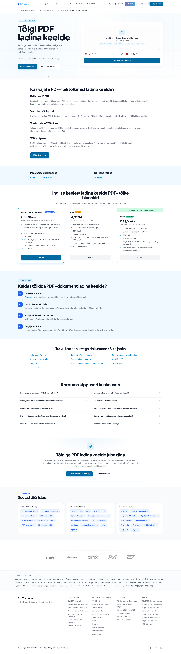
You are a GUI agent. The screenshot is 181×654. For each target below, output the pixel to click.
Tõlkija (44, 4)
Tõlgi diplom (35, 363)
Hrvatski (153, 579)
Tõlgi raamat (137, 525)
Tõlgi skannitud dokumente (127, 601)
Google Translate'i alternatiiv (78, 604)
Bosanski (60, 579)
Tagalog (99, 586)
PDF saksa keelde (28, 520)
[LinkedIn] (151, 647)
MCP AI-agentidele (124, 620)
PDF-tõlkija (97, 178)
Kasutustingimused (30, 602)
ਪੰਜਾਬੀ (119, 583)
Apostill (74, 530)
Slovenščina (37, 586)
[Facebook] (156, 647)
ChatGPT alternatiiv (75, 601)
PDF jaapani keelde (45, 525)
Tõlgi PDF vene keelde (150, 621)
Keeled (55, 4)
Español (100, 579)
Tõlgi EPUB (125, 525)
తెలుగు (73, 586)
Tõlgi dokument (29, 66)
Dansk (75, 579)
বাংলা (54, 579)
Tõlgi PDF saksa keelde (150, 608)
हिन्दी (146, 579)
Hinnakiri (67, 4)
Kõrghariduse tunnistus (80, 520)
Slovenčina (27, 586)
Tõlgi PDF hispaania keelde (152, 601)
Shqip (46, 586)
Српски (53, 586)
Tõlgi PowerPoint (141, 520)
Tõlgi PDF (124, 511)
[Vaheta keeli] (122, 54)
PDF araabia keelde (29, 516)
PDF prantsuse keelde (50, 511)
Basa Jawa (42, 583)
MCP (131, 4)
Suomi (119, 579)
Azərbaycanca (35, 579)
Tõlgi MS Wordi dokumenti (82, 355)
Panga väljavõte (98, 627)
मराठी (78, 583)
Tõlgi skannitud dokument (149, 516)
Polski (125, 583)
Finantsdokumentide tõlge (82, 359)
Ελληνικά (91, 579)
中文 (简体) (139, 586)
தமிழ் (67, 586)
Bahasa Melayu (87, 583)
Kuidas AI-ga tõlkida (124, 616)
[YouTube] (160, 647)
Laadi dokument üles (78, 474)
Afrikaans (18, 579)
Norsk (107, 583)
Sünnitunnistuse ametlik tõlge (124, 355)
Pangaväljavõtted (99, 520)
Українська (115, 586)
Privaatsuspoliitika (45, 602)
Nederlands (99, 583)
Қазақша (51, 583)
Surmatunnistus (94, 516)
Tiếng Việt (129, 586)
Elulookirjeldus (97, 631)
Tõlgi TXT (135, 530)
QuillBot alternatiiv (74, 625)
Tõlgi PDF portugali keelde (151, 611)
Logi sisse (142, 4)
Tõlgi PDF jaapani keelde (151, 617)
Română (159, 583)
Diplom (106, 516)
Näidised (78, 4)
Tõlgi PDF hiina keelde (150, 614)
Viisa (103, 525)
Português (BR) (135, 583)
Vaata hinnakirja (104, 474)
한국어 (59, 583)
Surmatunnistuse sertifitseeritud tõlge (87, 363)
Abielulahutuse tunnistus (101, 614)
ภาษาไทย (80, 586)
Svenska (61, 586)
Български (47, 579)
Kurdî (65, 583)
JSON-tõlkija (117, 363)
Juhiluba (74, 525)
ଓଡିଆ (114, 583)
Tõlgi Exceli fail (126, 520)
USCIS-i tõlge (97, 601)
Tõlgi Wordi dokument (140, 511)
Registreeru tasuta (48, 66)
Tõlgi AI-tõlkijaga (123, 613)
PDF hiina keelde (46, 516)
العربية (26, 579)
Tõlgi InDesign (151, 525)
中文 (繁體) (149, 586)
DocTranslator (26, 598)
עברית (141, 579)
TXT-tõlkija (34, 368)
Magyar (160, 579)
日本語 (33, 583)
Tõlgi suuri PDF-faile (39, 355)
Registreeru (156, 4)
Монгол (72, 583)
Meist (20, 602)
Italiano (26, 583)
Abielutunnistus (99, 511)
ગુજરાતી (134, 579)
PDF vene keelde (28, 525)
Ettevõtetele (90, 4)
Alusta (41, 257)
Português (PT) (148, 583)
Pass (88, 511)
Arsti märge (96, 634)
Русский (18, 586)
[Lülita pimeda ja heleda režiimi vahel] (109, 3)
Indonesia (18, 583)
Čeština (68, 579)
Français (126, 579)
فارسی (112, 579)
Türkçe (106, 586)
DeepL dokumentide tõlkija (77, 608)
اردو (122, 586)
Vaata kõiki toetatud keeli (41, 178)
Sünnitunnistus (76, 511)
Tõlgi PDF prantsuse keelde (152, 604)
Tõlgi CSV (124, 530)
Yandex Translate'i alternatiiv (78, 611)
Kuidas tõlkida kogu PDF (126, 610)
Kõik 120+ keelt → (148, 624)
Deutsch (83, 579)
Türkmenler (90, 586)
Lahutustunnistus (77, 516)
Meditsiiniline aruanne (90, 525)
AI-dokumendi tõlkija (39, 359)
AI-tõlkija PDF (117, 359)
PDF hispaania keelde (30, 511)
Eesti (106, 579)
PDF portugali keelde (46, 520)
